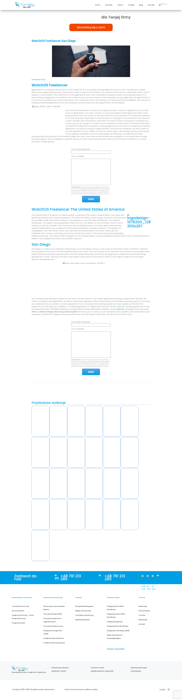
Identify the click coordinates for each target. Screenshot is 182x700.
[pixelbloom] (129, 514)
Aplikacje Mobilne (82, 620)
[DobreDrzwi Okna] (40, 452)
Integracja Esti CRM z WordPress (115, 608)
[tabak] (40, 483)
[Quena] (112, 421)
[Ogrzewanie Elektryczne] (40, 421)
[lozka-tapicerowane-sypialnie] (94, 483)
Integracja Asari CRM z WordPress (116, 615)
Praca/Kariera (144, 611)
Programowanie (18, 623)
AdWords (120, 309)
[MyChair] (58, 452)
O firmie (142, 615)
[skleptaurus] (112, 483)
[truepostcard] (76, 483)
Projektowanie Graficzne (53, 638)
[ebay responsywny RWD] (129, 452)
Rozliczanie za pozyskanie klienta (54, 608)
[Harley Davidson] (58, 421)
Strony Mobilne (18, 611)
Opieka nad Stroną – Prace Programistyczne (23, 617)
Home (97, 5)
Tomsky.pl (16, 689)
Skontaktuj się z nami (91, 27)
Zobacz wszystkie (115, 649)
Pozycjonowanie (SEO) (52, 614)
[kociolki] (40, 514)
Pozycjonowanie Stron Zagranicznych (52, 620)
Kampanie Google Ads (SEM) (52, 632)
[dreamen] (58, 514)
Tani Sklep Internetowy (84, 615)
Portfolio (108, 5)
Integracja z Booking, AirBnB (118, 630)
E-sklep (131, 5)
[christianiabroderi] (112, 514)
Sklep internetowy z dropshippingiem (115, 636)
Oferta (120, 5)
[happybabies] (94, 514)
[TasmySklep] (76, 452)
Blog (141, 5)
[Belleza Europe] (94, 421)
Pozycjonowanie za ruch (53, 626)
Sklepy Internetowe (83, 611)
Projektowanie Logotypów (54, 643)
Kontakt (151, 5)
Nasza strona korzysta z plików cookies (81, 689)
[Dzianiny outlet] (94, 452)
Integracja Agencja (114, 621)
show (43, 79)
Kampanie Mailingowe (84, 606)
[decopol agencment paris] (58, 483)
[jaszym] (76, 514)
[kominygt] (40, 545)
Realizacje (143, 606)
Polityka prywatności (60, 668)
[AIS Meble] (76, 421)
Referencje (143, 620)
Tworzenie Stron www (20, 606)
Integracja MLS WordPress (117, 626)
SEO (56, 309)
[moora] (129, 483)
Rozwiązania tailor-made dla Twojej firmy (29, 672)
